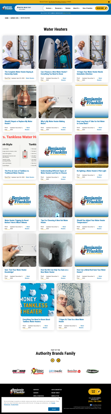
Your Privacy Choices (97, 404)
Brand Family (56, 393)
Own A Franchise (38, 396)
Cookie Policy (14, 404)
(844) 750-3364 (66, 13)
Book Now (100, 8)
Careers (35, 393)
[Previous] (52, 360)
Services (36, 389)
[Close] (59, 399)
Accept (54, 409)
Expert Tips (15, 18)
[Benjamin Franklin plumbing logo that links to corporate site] (7, 8)
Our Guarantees (57, 389)
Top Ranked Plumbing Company (57, 1)
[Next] (58, 360)
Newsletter (55, 396)
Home (6, 18)
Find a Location (22, 9)
